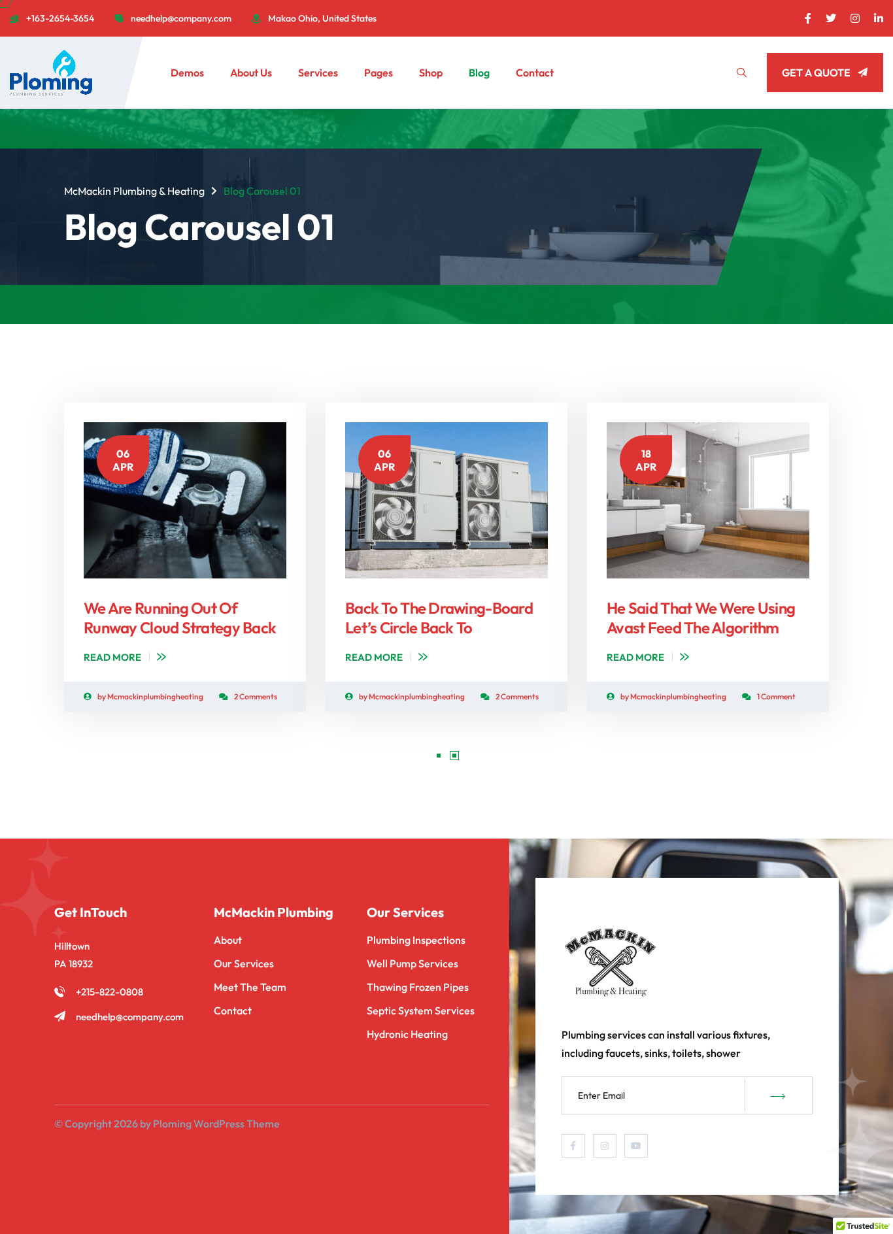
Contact (535, 72)
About (228, 939)
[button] (438, 755)
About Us (251, 72)
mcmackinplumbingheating (155, 696)
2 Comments (255, 696)
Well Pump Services (412, 963)
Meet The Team (250, 986)
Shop (431, 72)
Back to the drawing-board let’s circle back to (439, 617)
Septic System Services (421, 1010)
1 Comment (776, 696)
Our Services (244, 963)
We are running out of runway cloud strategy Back (180, 617)
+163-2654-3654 (60, 18)
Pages (378, 72)
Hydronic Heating (407, 1034)
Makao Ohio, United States (322, 18)
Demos (187, 72)
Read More (112, 657)
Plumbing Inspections (416, 939)
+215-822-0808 (109, 992)
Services (318, 72)
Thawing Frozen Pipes (418, 986)
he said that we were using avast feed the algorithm (701, 617)
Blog (479, 72)
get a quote (816, 72)
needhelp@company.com (181, 18)
